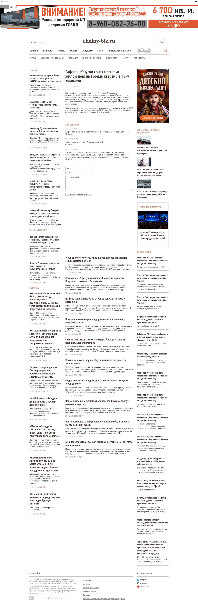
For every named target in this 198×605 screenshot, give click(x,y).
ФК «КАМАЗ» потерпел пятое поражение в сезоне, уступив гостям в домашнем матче (150, 172)
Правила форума (89, 591)
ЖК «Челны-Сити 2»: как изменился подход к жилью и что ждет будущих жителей (44, 498)
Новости (48, 50)
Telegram (143, 580)
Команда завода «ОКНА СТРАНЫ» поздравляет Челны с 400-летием (44, 104)
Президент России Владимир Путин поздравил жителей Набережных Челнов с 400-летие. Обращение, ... (45, 141)
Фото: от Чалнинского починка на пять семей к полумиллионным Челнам (44, 265)
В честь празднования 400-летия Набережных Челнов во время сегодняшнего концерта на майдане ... (45, 223)
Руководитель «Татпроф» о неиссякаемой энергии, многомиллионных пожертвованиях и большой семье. (44, 412)
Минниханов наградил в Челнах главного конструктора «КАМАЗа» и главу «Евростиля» (45, 78)
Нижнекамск (112, 58)
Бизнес (61, 50)
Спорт (100, 50)
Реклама (86, 595)
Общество (87, 50)
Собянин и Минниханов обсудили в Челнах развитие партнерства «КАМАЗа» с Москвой (152, 337)
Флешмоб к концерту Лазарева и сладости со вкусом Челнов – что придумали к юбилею (44, 213)
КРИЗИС (32, 58)
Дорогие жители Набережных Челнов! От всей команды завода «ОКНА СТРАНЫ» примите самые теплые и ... (44, 114)
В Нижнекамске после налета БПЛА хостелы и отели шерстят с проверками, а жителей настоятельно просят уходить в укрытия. (44, 478)
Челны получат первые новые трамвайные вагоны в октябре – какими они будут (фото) (45, 239)
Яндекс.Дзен (144, 586)
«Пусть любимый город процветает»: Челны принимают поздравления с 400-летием (45, 185)
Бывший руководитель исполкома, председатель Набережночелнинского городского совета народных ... (44, 167)
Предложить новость (119, 50)
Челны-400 (73, 58)
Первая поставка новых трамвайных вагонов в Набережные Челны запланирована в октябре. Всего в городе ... (45, 249)
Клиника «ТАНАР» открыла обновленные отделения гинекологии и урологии (153, 235)
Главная (33, 50)
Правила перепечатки (91, 588)
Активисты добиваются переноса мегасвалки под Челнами (152, 355)
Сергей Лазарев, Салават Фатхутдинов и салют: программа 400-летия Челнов (152, 522)
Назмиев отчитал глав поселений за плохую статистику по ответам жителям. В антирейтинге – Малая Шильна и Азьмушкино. (44, 443)
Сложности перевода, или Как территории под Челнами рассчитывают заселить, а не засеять (43, 371)
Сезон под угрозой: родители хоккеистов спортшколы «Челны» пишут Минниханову (152, 260)
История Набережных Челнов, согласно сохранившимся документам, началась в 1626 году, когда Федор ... (45, 276)
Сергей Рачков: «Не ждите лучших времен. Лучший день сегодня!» (43, 401)
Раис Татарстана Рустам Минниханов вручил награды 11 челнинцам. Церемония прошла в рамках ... (44, 88)
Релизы (126, 58)
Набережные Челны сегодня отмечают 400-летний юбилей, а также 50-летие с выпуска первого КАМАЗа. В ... (44, 197)
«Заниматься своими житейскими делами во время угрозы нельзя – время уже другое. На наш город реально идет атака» (43, 464)
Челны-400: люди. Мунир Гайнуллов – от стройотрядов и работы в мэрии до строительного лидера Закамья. (44, 316)
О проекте (87, 580)
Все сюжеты (139, 58)
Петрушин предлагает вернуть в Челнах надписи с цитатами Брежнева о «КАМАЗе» (44, 157)
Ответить (69, 134)
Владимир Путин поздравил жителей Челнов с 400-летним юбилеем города (43, 131)
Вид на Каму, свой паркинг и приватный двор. (42, 509)
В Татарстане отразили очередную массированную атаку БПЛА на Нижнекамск (152, 194)
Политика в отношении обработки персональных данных (104, 599)
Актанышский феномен (52, 58)
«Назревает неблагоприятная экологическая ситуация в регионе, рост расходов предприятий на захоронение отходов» (45, 337)
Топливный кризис (91, 58)
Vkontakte (143, 583)
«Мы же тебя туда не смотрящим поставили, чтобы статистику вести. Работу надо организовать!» (44, 431)
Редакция (86, 584)
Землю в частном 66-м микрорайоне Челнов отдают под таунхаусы (152, 150)
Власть (73, 50)
